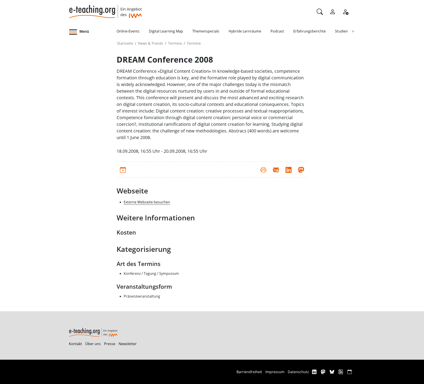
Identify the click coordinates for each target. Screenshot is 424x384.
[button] (93, 32)
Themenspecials (205, 31)
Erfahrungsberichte (309, 31)
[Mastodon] (323, 372)
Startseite (125, 43)
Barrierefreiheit (249, 371)
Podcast (277, 31)
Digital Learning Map (166, 31)
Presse (109, 343)
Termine (175, 43)
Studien (341, 31)
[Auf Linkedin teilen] (288, 169)
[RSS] (341, 372)
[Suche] (320, 11)
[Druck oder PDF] (263, 169)
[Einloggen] (332, 11)
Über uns (93, 343)
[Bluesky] (332, 372)
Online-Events (128, 31)
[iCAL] (349, 372)
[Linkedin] (315, 372)
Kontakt (75, 343)
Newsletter (128, 343)
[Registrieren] (345, 11)
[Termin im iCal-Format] (123, 169)
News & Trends (150, 43)
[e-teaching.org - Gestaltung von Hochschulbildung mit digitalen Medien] (105, 9)
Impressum (274, 371)
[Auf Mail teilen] (276, 169)
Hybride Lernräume (245, 31)
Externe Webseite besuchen (147, 202)
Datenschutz (298, 371)
